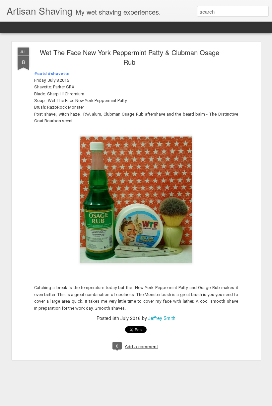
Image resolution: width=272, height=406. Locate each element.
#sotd (40, 73)
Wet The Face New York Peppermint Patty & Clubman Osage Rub (129, 57)
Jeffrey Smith (161, 318)
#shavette (58, 73)
